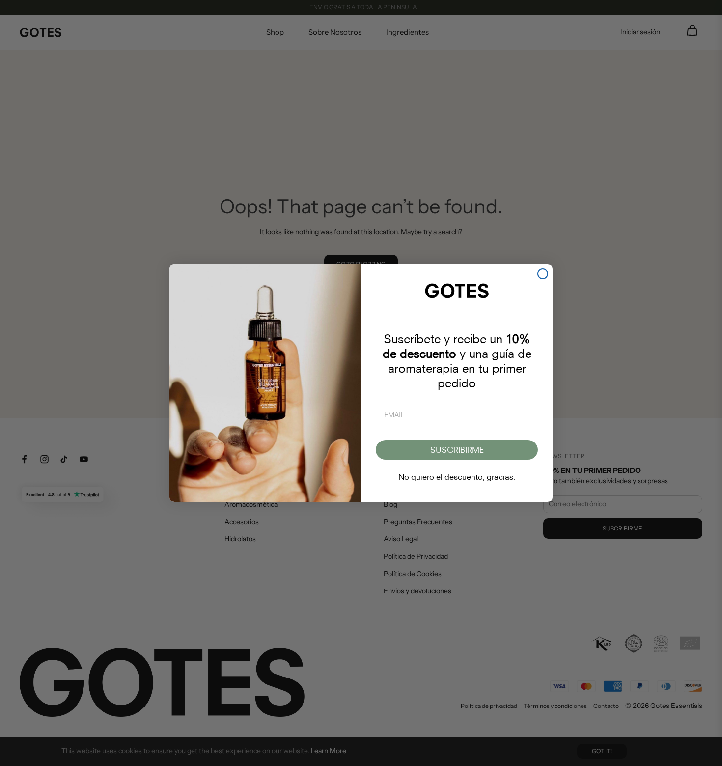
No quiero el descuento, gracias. (456, 477)
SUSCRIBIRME (457, 450)
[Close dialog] (543, 274)
